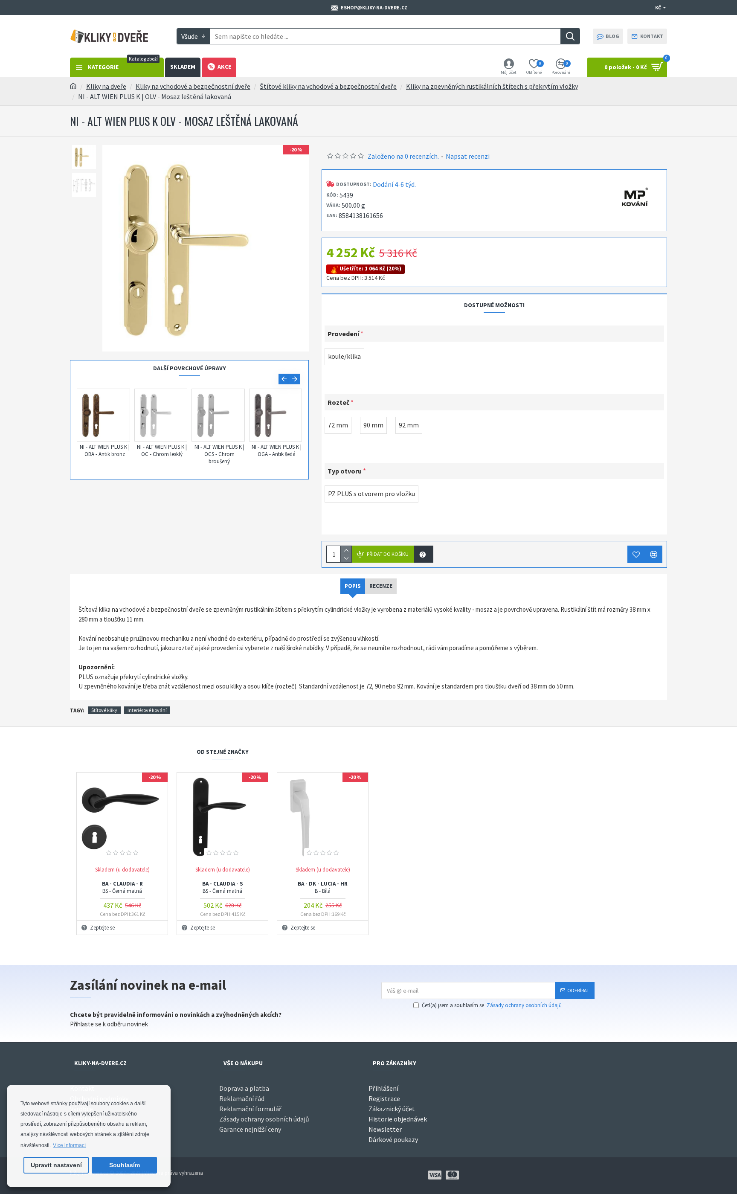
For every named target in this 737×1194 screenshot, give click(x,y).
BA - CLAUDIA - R (122, 888)
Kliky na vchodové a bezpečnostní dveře (193, 86)
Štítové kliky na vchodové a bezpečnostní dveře (328, 86)
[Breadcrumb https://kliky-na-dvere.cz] (73, 86)
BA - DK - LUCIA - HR (323, 888)
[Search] (570, 36)
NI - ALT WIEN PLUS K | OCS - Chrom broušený (219, 454)
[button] (284, 379)
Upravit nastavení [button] (56, 1165)
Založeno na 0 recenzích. (403, 156)
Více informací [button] (69, 1145)
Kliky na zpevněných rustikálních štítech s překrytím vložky (492, 86)
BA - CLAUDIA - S (222, 888)
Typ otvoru (345, 471)
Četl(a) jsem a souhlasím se (492, 1005)
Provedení (343, 333)
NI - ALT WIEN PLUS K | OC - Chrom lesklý (162, 451)
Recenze (380, 586)
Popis (353, 586)
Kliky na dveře (106, 86)
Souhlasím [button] (124, 1165)
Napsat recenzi (468, 156)
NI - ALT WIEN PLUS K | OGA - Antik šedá (277, 451)
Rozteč (338, 402)
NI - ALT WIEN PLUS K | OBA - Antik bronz (105, 451)
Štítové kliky (104, 710)
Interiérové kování (147, 710)
